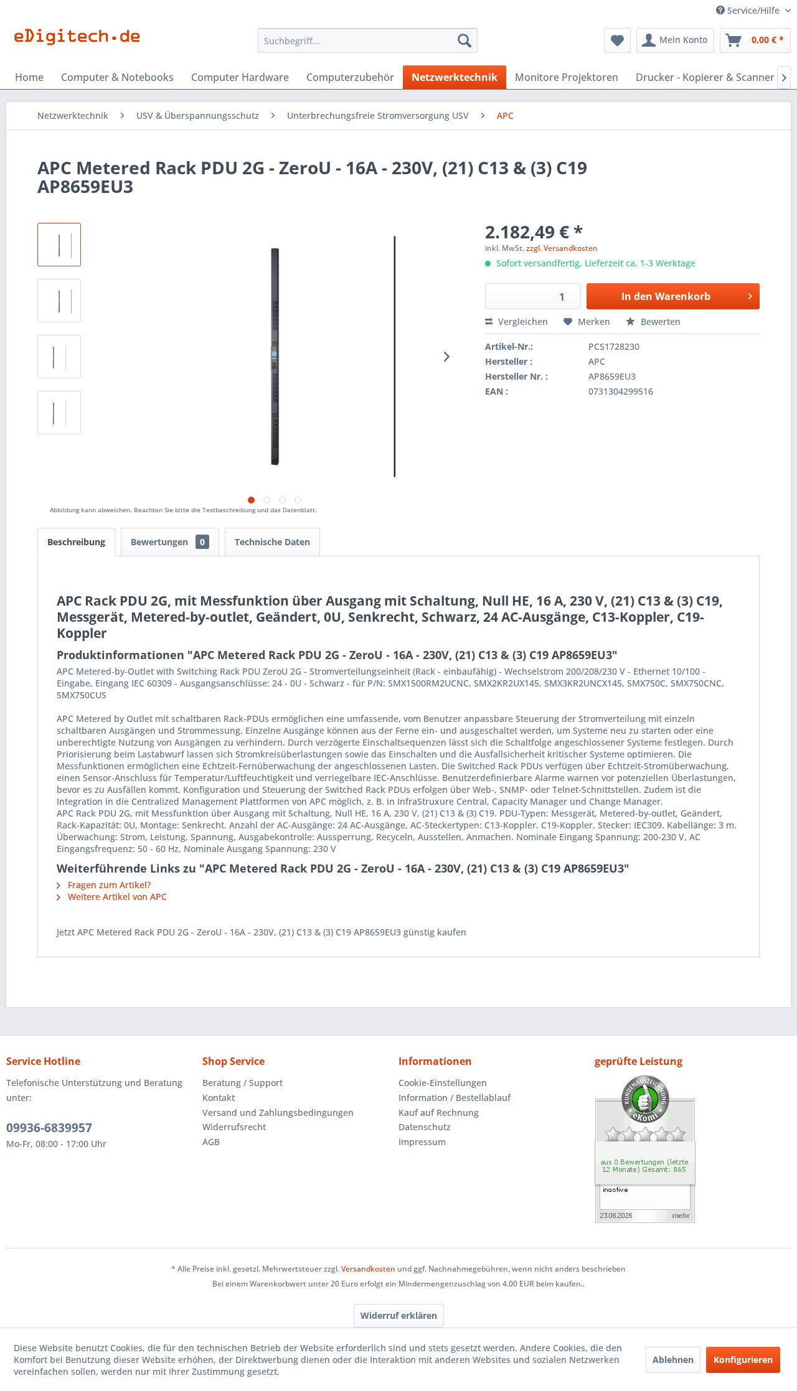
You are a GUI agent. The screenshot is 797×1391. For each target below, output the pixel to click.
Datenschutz (424, 1127)
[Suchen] (464, 40)
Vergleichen (522, 321)
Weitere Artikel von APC (116, 896)
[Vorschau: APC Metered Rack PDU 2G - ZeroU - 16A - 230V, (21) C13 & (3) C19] (59, 300)
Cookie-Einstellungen (442, 1083)
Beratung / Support (242, 1083)
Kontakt (218, 1097)
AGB (211, 1142)
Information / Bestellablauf (454, 1097)
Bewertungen (168, 542)
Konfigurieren (743, 1359)
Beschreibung (76, 542)
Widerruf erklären (399, 1315)
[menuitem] (368, 40)
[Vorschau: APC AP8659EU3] (59, 356)
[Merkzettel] (617, 40)
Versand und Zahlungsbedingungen (278, 1112)
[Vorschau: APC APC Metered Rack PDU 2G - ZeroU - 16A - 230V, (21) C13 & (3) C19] (59, 244)
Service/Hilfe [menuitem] (753, 10)
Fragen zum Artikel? (108, 885)
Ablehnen (673, 1359)
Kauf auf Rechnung (438, 1112)
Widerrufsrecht (234, 1127)
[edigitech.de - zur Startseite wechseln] (81, 43)
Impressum (422, 1142)
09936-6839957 (49, 1128)
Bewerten (659, 321)
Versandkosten (368, 1268)
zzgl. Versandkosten (562, 248)
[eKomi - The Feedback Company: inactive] (693, 1149)
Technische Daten (272, 542)
